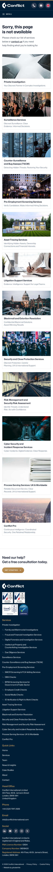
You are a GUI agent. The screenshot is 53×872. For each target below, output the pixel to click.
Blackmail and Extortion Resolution (17, 714)
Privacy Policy (31, 864)
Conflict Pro (7, 739)
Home (5, 750)
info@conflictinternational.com (15, 819)
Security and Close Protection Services (19, 719)
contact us (16, 41)
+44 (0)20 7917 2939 (11, 809)
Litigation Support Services (13, 709)
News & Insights (9, 765)
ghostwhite (16, 867)
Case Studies (8, 770)
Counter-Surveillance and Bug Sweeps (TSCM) (22, 662)
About (4, 775)
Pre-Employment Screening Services (18, 667)
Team (4, 760)
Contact (5, 780)
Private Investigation (11, 625)
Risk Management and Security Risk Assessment (23, 724)
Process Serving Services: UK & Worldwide (20, 734)
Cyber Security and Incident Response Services (22, 729)
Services (6, 755)
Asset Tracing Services (12, 704)
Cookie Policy (45, 864)
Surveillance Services (11, 657)
